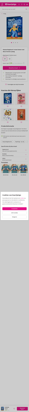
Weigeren (14, 217)
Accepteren (14, 208)
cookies (22, 198)
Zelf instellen (14, 212)
